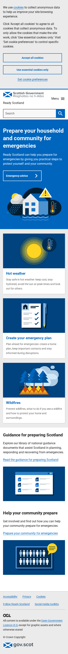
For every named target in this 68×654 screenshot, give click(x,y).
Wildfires (13, 403)
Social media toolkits (47, 604)
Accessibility (10, 596)
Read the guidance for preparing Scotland (30, 460)
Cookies (41, 596)
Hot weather (16, 273)
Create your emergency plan (29, 338)
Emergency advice (17, 175)
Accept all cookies (32, 57)
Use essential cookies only (32, 69)
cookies (18, 7)
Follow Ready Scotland (16, 604)
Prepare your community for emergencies (30, 533)
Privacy (26, 596)
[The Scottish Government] (18, 645)
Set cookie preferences (33, 79)
